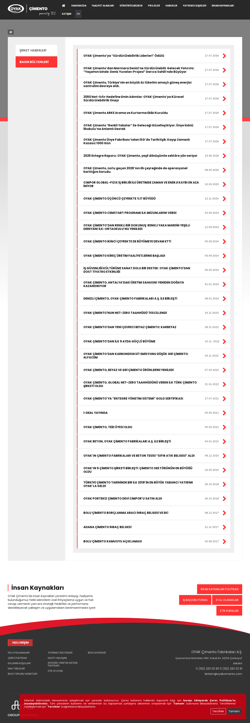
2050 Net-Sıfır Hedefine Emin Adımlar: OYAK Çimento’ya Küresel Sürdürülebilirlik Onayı (133, 98)
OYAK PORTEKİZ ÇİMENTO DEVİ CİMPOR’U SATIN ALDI (122, 498)
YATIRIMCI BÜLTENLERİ (60, 652)
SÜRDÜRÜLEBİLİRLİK (131, 5)
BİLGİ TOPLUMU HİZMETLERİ (22, 673)
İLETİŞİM (66, 13)
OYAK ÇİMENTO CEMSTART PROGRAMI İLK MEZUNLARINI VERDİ (129, 213)
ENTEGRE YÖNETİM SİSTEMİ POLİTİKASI (63, 664)
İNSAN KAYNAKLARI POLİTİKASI (219, 589)
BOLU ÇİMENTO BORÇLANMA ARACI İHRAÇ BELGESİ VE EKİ (125, 513)
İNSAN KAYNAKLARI (223, 5)
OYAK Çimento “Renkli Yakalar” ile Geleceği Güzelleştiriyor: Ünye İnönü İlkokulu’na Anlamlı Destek (138, 127)
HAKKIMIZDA (78, 5)
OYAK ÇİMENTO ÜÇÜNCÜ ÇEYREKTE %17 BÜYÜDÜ (119, 198)
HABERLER (171, 5)
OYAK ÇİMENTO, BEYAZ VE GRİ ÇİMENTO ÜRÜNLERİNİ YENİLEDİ (128, 370)
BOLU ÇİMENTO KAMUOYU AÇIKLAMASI (112, 541)
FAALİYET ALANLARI (103, 5)
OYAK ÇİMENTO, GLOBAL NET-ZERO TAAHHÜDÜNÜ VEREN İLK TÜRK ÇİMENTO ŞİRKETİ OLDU (140, 384)
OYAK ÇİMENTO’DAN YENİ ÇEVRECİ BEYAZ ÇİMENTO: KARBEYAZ (129, 327)
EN (78, 14)
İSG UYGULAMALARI (19, 652)
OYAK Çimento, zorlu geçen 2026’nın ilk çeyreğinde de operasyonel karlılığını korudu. (135, 170)
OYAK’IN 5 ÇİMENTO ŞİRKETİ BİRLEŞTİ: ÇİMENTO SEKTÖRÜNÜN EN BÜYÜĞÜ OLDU (137, 470)
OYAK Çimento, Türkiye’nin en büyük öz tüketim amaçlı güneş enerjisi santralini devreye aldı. (137, 84)
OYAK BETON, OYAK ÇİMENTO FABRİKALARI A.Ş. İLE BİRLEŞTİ (127, 441)
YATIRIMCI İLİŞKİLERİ (194, 5)
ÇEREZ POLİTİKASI (17, 658)
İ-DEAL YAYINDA (95, 413)
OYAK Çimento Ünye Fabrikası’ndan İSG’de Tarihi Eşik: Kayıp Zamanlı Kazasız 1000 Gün (136, 141)
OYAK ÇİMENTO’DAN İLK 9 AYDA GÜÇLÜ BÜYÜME (119, 341)
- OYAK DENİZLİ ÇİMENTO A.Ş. (24, 686)
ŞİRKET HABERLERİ (33, 50)
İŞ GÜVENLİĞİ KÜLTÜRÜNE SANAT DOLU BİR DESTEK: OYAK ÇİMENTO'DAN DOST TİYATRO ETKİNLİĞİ (136, 270)
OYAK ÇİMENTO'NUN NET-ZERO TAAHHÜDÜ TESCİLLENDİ (125, 313)
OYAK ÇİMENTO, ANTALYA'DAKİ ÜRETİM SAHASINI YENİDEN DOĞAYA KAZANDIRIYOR (133, 284)
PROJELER (154, 5)
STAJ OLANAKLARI (227, 600)
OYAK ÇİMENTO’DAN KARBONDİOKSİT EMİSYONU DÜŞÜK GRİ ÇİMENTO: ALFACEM (135, 355)
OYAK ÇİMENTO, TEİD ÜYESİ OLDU (107, 427)
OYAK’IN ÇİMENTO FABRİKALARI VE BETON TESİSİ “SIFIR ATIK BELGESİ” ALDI (139, 456)
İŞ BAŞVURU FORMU (195, 600)
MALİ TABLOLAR (16, 668)
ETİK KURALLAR (229, 611)
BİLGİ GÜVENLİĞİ (97, 652)
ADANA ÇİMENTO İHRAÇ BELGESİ (107, 527)
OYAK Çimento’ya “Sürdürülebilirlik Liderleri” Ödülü (123, 56)
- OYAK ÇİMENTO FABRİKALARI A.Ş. (24, 680)
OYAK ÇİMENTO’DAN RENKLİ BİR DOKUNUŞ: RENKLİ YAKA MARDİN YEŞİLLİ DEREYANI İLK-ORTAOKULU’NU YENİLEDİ (136, 227)
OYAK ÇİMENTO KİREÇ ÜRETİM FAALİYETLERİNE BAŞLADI (124, 256)
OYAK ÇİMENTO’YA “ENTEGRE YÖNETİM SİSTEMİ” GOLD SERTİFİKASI (133, 398)
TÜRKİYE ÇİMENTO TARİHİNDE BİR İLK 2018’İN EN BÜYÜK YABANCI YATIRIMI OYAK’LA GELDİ (138, 484)
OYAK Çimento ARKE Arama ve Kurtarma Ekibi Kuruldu (125, 113)
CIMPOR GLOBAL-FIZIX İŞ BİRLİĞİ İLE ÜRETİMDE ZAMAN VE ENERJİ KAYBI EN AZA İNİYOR (141, 184)
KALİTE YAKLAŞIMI (57, 658)
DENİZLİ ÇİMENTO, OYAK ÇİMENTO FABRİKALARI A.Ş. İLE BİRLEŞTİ (130, 298)
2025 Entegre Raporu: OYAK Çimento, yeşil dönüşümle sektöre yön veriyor (140, 156)
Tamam (234, 711)
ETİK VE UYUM (55, 671)
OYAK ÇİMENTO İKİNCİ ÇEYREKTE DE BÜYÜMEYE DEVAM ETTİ (127, 241)
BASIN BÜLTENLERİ (34, 62)
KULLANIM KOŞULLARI (19, 663)
